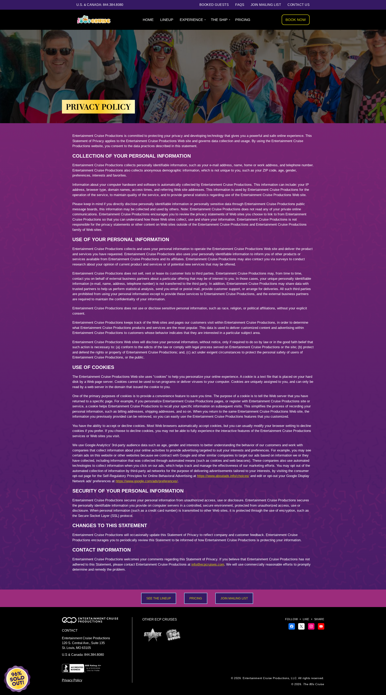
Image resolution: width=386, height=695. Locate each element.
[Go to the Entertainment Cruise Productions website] (92, 622)
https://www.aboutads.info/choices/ (223, 476)
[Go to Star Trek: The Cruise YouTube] (321, 626)
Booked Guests (214, 4)
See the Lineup (158, 598)
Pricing (242, 20)
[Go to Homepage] (93, 20)
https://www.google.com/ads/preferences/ (147, 481)
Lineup (166, 20)
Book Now (295, 20)
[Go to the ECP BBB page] (82, 670)
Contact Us (298, 4)
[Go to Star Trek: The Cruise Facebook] (292, 626)
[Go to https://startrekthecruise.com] (152, 635)
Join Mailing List (266, 4)
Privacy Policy (72, 680)
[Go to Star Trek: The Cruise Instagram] (311, 626)
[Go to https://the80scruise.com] (173, 635)
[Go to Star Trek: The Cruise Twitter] (302, 626)
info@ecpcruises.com (207, 564)
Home (148, 20)
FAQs (239, 4)
